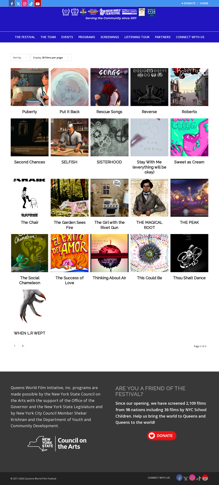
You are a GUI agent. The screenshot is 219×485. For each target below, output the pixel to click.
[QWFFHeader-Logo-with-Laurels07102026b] (109, 19)
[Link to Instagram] (25, 3)
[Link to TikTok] (31, 3)
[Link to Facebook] (12, 3)
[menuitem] (188, 3)
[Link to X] (18, 3)
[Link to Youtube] (37, 3)
